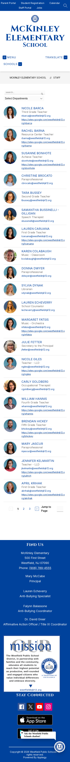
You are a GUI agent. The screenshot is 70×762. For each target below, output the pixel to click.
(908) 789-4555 (40, 568)
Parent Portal (8, 3)
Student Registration (32, 3)
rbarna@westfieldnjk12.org (35, 138)
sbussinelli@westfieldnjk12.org (37, 221)
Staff (56, 77)
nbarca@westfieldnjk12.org (35, 115)
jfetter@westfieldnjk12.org (35, 349)
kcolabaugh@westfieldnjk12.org (38, 258)
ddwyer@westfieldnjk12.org (36, 275)
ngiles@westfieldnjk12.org (35, 366)
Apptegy (42, 757)
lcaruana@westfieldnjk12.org (36, 236)
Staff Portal (25, 7)
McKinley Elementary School (28, 77)
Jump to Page (46, 508)
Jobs (39, 7)
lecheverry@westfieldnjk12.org (38, 310)
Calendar (54, 3)
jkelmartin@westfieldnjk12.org (37, 468)
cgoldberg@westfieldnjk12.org (37, 389)
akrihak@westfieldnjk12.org (36, 490)
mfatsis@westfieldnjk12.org (35, 327)
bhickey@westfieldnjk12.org (36, 428)
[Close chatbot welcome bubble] (22, 733)
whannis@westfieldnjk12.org (36, 406)
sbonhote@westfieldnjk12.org (37, 160)
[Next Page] (37, 509)
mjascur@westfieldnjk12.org (36, 451)
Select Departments (16, 98)
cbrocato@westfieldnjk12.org (37, 183)
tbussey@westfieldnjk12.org (36, 200)
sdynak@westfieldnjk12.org (36, 293)
